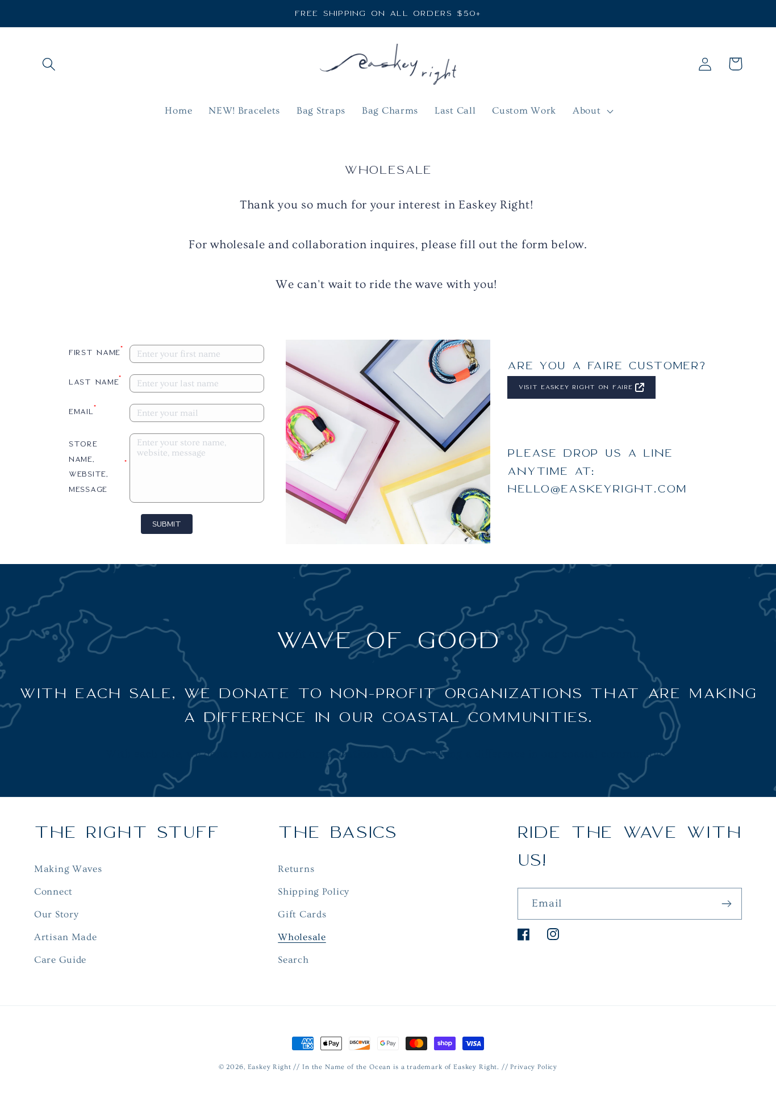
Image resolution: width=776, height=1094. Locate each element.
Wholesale (302, 937)
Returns (296, 868)
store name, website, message (98, 467)
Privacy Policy (533, 1067)
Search (293, 959)
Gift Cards (302, 914)
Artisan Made (65, 937)
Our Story (56, 914)
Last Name (95, 380)
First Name (96, 351)
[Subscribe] (726, 904)
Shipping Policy (313, 891)
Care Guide (60, 959)
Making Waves (68, 868)
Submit (166, 524)
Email (82, 410)
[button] (49, 64)
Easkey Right (269, 1067)
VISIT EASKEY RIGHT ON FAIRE (575, 387)
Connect (53, 891)
